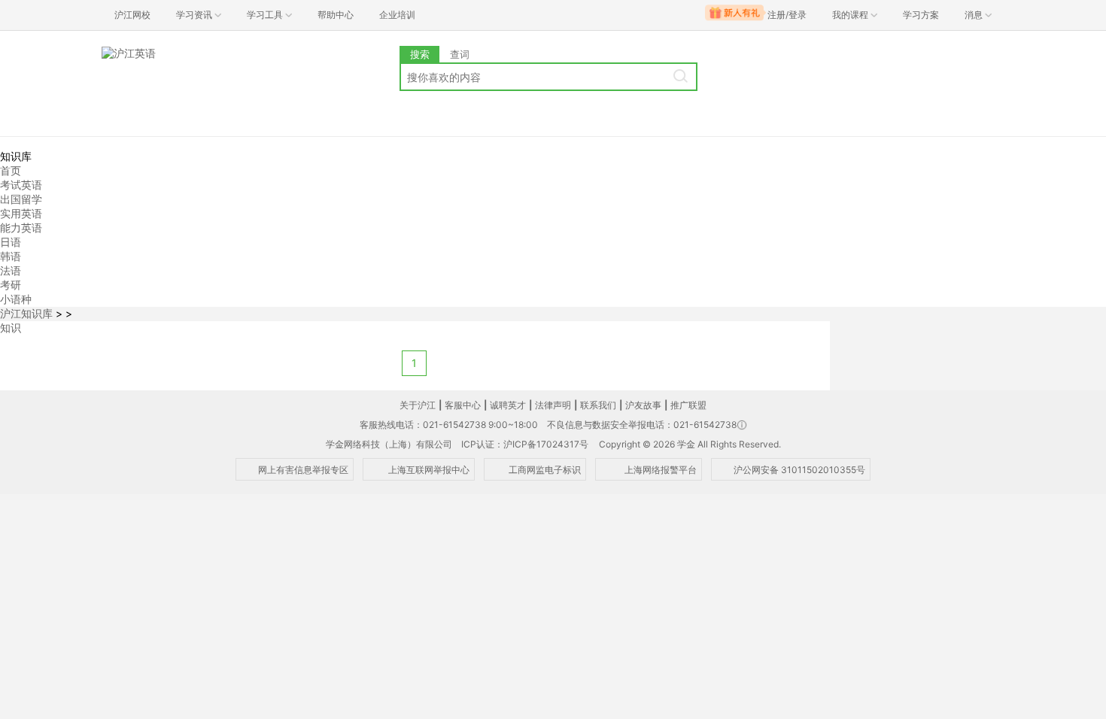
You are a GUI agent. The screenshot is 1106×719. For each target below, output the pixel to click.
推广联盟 (688, 405)
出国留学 (21, 199)
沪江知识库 (26, 313)
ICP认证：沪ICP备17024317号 (524, 444)
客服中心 (463, 405)
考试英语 (21, 184)
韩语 (10, 256)
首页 (10, 170)
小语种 (16, 299)
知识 (10, 327)
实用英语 (21, 213)
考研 (10, 284)
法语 (10, 270)
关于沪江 (418, 405)
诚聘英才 (508, 405)
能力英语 (21, 227)
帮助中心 (336, 14)
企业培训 (397, 14)
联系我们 (598, 405)
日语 (10, 241)
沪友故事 (643, 405)
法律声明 (553, 405)
